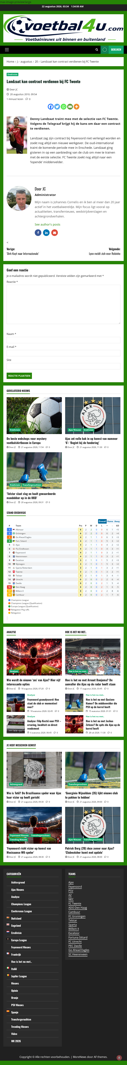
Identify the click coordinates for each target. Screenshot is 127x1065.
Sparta (72, 924)
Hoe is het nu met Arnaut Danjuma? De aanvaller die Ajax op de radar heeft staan (90, 682)
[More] (76, 107)
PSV (70, 891)
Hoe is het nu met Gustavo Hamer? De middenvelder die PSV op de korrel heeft (74, 703)
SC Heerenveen (77, 954)
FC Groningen (76, 916)
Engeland (16, 925)
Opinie (14, 991)
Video (14, 1034)
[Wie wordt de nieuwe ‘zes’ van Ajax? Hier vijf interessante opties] (34, 657)
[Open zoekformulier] (97, 49)
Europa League (19, 940)
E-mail (11, 347)
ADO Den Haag (77, 907)
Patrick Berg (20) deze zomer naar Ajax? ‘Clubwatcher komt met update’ (89, 850)
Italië (14, 969)
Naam (11, 334)
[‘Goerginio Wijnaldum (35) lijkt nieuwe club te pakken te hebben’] (92, 770)
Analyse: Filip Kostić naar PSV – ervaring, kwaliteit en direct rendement (16, 724)
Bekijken (116, 49)
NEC (71, 899)
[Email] (70, 107)
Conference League (21, 911)
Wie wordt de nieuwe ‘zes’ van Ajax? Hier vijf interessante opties (33, 682)
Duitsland (16, 918)
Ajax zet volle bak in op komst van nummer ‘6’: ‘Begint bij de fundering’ (91, 440)
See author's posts (47, 224)
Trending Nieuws (18, 839)
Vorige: (23, 251)
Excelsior (74, 933)
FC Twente (74, 903)
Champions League (21, 904)
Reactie (12, 282)
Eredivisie (12, 74)
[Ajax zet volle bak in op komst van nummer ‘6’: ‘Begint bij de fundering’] (92, 415)
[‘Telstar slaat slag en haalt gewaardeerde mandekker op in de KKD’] (34, 470)
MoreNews (79, 1057)
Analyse (14, 671)
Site (9, 360)
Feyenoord (75, 886)
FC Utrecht (75, 941)
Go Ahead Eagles (78, 950)
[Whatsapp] (63, 107)
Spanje (14, 1012)
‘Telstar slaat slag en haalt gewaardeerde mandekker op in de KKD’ (31, 495)
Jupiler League (19, 976)
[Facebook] (51, 107)
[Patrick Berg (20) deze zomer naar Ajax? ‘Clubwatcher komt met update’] (92, 825)
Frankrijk (16, 954)
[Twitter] (57, 107)
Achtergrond (16, 784)
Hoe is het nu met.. (78, 671)
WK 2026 (16, 1041)
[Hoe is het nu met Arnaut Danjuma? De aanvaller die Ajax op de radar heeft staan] (92, 657)
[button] (6, 49)
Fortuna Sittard (77, 937)
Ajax (71, 882)
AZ (70, 895)
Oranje (14, 998)
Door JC (14, 89)
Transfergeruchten (32, 485)
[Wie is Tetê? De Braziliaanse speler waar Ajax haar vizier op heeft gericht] (34, 770)
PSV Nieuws (17, 1005)
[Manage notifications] (119, 1057)
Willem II (73, 929)
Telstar (72, 920)
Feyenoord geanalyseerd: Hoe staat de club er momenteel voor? (16, 703)
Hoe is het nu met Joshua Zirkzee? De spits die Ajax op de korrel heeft (74, 724)
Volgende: (104, 251)
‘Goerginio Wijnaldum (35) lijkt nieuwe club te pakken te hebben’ (91, 795)
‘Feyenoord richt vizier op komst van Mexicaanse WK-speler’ (29, 850)
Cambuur (74, 912)
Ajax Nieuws (75, 429)
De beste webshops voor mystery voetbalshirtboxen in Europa (26, 440)
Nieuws (15, 983)
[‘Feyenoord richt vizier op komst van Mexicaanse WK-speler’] (34, 825)
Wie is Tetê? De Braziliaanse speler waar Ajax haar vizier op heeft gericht (34, 795)
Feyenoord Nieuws (19, 835)
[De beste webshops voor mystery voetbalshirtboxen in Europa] (34, 415)
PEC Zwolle (75, 946)
